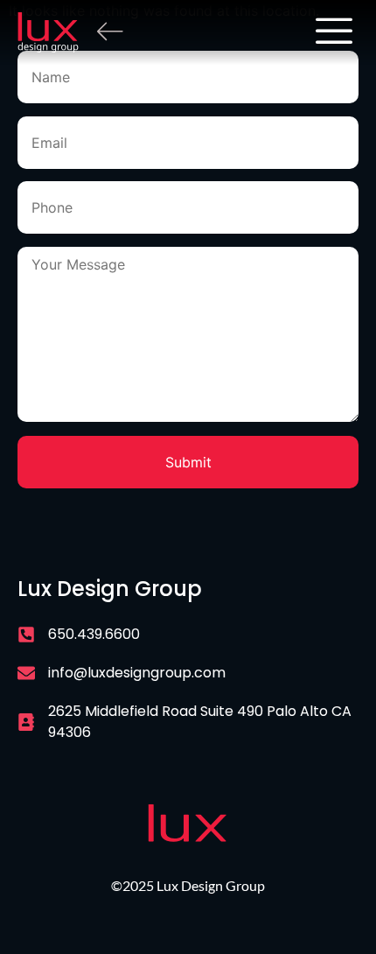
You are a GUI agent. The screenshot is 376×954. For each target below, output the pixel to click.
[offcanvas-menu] (334, 32)
